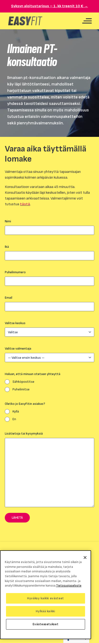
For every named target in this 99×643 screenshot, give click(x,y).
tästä (25, 204)
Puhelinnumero (15, 272)
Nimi (8, 221)
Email (8, 298)
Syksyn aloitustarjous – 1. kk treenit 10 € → (49, 6)
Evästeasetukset (46, 624)
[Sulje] (85, 557)
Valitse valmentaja (18, 348)
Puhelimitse (21, 389)
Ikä (7, 247)
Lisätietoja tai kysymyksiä (24, 433)
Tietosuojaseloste (68, 586)
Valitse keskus (15, 323)
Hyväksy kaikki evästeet (45, 598)
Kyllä (15, 411)
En (14, 419)
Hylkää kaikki (45, 611)
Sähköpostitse (23, 382)
